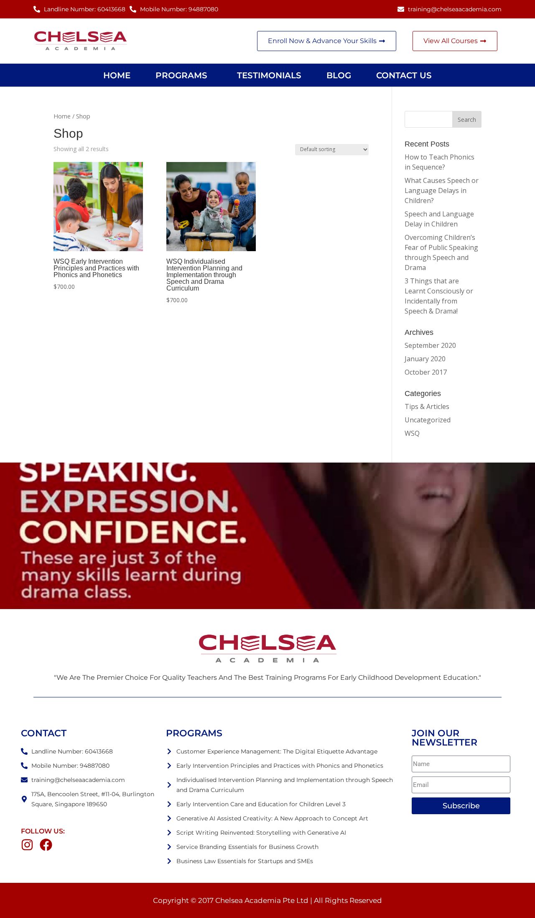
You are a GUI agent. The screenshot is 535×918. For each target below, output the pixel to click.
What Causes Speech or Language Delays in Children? (442, 190)
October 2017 (426, 372)
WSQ (412, 433)
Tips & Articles (427, 406)
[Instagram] (27, 844)
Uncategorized (428, 419)
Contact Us (404, 75)
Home (116, 75)
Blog (338, 75)
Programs (181, 75)
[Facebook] (46, 844)
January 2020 (425, 358)
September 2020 (430, 345)
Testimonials (269, 75)
